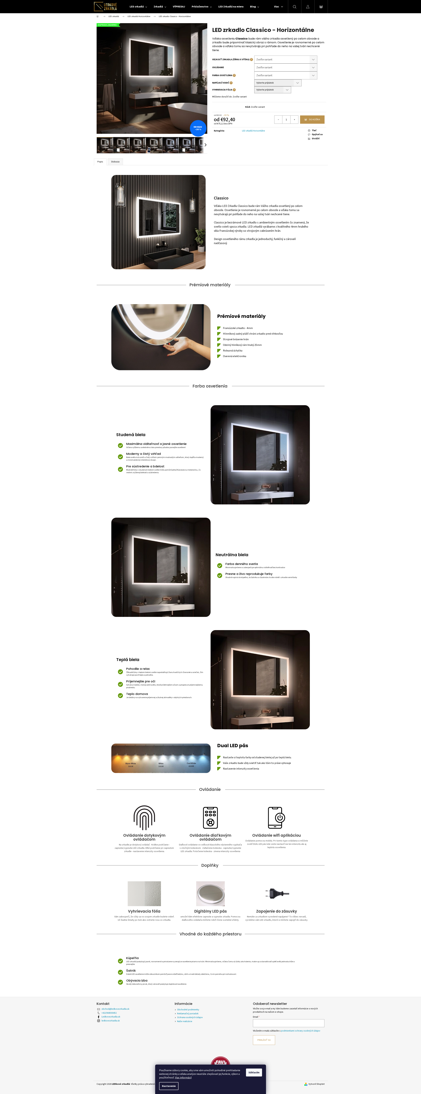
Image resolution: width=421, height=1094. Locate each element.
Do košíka (314, 119)
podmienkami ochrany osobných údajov (300, 1030)
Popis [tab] (100, 161)
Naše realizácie (184, 1021)
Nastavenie (169, 1086)
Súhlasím (254, 1072)
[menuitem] (138, 6)
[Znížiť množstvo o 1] (278, 120)
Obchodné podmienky (188, 1009)
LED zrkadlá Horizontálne (253, 130)
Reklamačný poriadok (188, 1013)
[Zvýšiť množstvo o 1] (294, 120)
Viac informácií (183, 1077)
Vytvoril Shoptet (317, 1084)
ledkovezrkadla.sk (111, 1020)
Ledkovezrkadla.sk (111, 1016)
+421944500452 (109, 1013)
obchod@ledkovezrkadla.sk (115, 1009)
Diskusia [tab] (115, 161)
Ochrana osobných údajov (190, 1017)
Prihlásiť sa (264, 1040)
